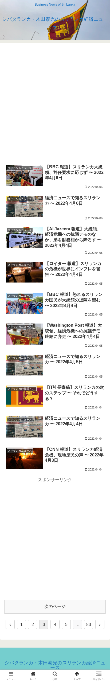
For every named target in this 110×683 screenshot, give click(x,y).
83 (88, 624)
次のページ (55, 606)
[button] (99, 521)
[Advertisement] (55, 102)
